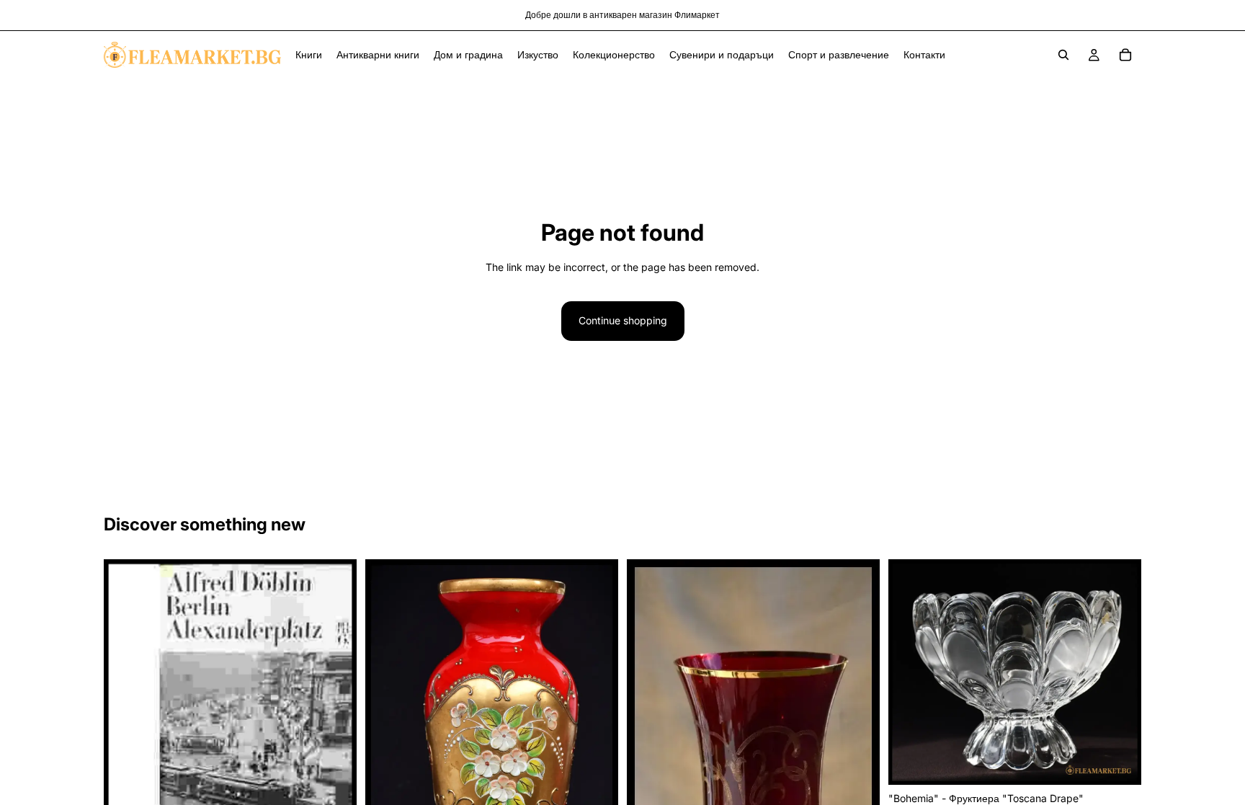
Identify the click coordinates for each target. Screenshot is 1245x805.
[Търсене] (1063, 55)
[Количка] (1125, 55)
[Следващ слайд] (596, 746)
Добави (1131, 762)
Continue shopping (623, 320)
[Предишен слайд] (387, 746)
